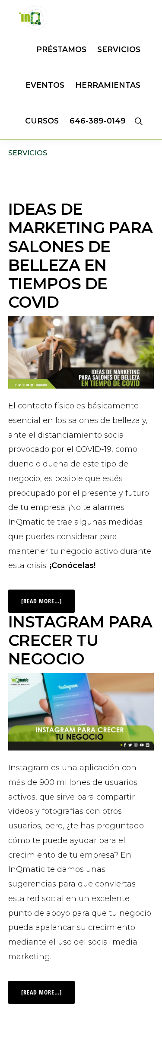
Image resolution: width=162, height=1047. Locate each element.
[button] (138, 121)
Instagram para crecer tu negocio (80, 640)
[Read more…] (48, 597)
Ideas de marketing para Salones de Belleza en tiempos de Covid (80, 256)
